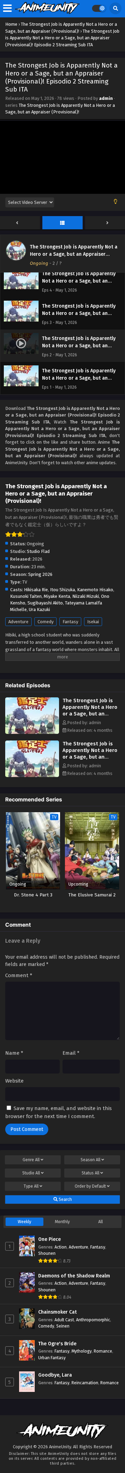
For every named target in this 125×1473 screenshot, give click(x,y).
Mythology (82, 1351)
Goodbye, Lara (55, 1375)
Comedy (45, 621)
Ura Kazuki (39, 609)
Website (14, 1081)
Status (90, 1173)
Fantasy (70, 621)
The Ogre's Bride (57, 1344)
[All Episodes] (62, 223)
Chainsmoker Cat (57, 1312)
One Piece (49, 1239)
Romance (103, 1351)
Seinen (62, 1326)
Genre (31, 1159)
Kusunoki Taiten (26, 596)
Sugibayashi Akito (45, 602)
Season (90, 1159)
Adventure (18, 621)
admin (106, 98)
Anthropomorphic (93, 1319)
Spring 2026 (40, 574)
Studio (31, 1173)
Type (31, 1186)
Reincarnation (85, 1382)
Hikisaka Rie (36, 589)
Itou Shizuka (62, 589)
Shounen (47, 1253)
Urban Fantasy (52, 1357)
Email (71, 1053)
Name (14, 1053)
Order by (90, 1186)
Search (65, 1199)
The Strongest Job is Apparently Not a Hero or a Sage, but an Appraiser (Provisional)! (73, 254)
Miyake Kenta (57, 596)
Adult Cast (64, 1319)
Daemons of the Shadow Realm (74, 1276)
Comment (18, 975)
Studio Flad (38, 551)
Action (61, 1247)
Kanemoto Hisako (95, 589)
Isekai (93, 621)
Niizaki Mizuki (85, 596)
